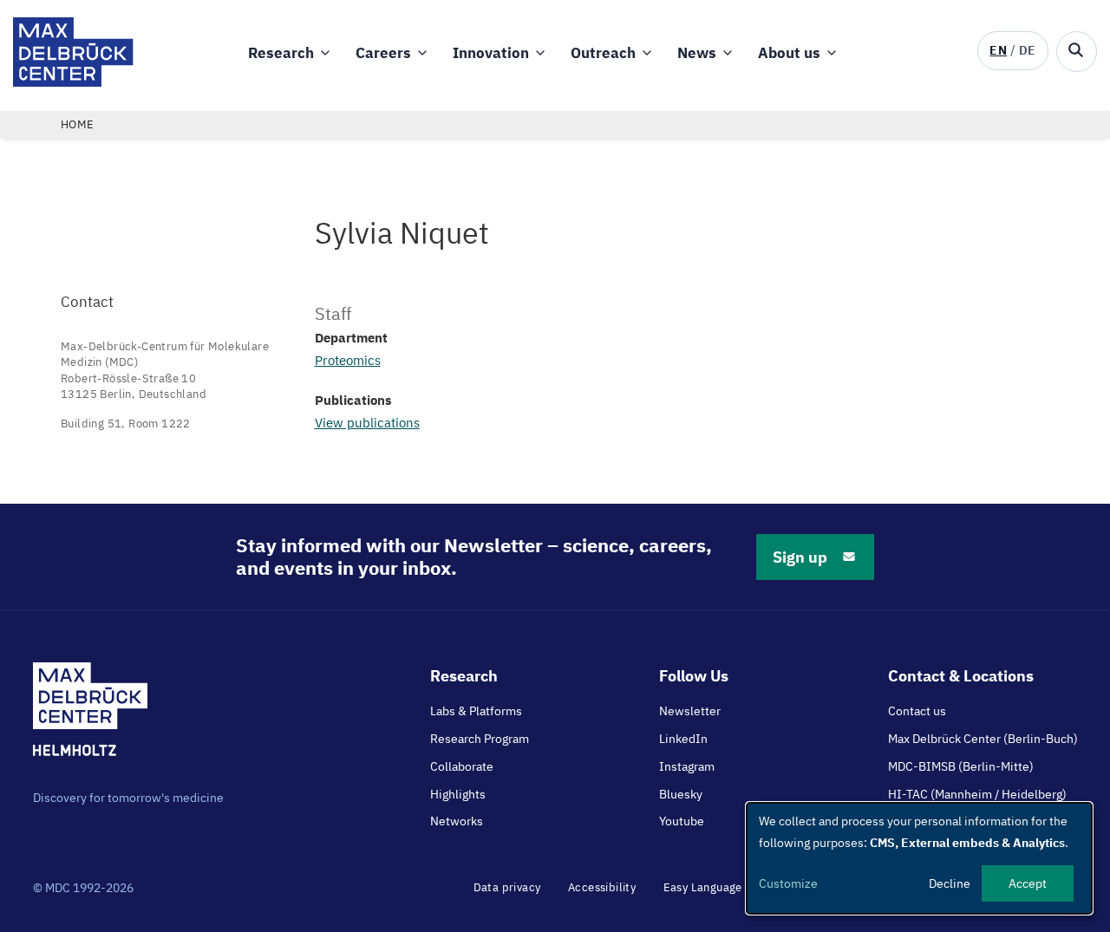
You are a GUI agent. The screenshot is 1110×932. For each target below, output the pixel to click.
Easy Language (702, 887)
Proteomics (348, 360)
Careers (383, 52)
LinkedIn (683, 738)
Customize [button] (788, 883)
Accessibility (602, 887)
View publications (367, 422)
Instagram (687, 766)
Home (78, 124)
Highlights (458, 794)
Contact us (917, 711)
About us (789, 52)
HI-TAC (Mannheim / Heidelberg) (977, 794)
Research (281, 52)
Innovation (491, 52)
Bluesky (680, 794)
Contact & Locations (961, 676)
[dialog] (919, 858)
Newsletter (690, 711)
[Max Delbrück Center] (73, 82)
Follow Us (693, 676)
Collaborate (461, 766)
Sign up (800, 557)
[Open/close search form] (1076, 51)
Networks (456, 821)
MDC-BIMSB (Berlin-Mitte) (961, 766)
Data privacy (507, 887)
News (696, 52)
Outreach (603, 52)
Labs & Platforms (476, 711)
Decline (949, 883)
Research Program (479, 738)
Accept (1028, 883)
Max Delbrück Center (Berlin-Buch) (983, 738)
